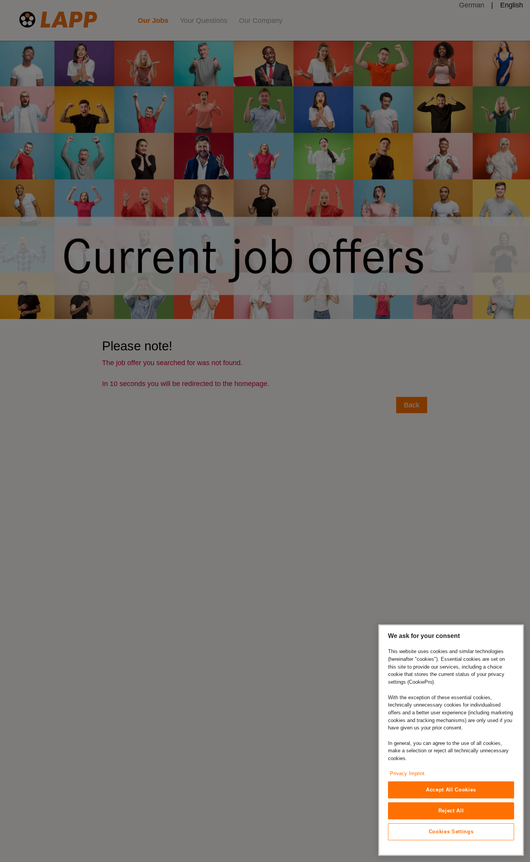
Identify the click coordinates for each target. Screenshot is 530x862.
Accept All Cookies (451, 790)
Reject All (451, 811)
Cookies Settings (451, 831)
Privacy (398, 773)
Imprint (416, 773)
